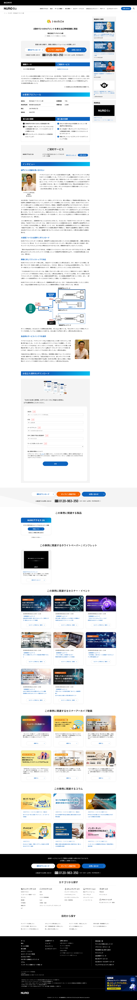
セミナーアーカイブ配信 (28, 954)
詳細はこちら (36, 529)
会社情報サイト (99, 956)
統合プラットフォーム (88, 892)
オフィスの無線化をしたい (76, 926)
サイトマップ (99, 953)
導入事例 (67, 8)
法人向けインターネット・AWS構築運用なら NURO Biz (59, 997)
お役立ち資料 (63, 950)
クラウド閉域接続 (44, 897)
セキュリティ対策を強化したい (53, 923)
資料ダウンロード (34, 50)
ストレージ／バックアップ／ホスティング (50, 905)
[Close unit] (136, 976)
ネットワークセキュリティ (71, 892)
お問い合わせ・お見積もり (66, 943)
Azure (41, 894)
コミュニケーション (88, 897)
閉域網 (22, 900)
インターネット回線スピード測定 (30, 965)
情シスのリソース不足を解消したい (30, 929)
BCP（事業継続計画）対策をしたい (54, 926)
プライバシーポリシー (101, 947)
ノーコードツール (87, 900)
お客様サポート (49, 941)
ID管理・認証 (43, 903)
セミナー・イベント (78, 8)
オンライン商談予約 (55, 50)
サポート (102, 8)
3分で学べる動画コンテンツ (29, 959)
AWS (41, 892)
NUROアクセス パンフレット (30, 572)
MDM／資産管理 (69, 900)
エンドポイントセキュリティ (72, 897)
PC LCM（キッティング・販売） (107, 902)
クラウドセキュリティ (70, 894)
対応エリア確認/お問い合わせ (36, 532)
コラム (23, 962)
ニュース (47, 943)
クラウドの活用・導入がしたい (29, 926)
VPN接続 (23, 903)
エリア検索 (71, 953)
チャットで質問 (64, 948)
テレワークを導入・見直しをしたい (78, 923)
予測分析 (101, 892)
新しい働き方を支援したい (52, 929)
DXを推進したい (73, 929)
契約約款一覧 (99, 941)
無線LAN (23, 905)
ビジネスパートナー (112, 8)
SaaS (41, 900)
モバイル (23, 897)
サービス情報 (58, 8)
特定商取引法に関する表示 (103, 950)
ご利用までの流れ (35, 537)
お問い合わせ (76, 50)
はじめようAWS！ (26, 957)
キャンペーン (49, 946)
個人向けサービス (100, 959)
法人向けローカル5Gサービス (103, 962)
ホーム (5, 13)
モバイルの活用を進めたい (100, 926)
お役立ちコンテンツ (91, 8)
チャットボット (103, 894)
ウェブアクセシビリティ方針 (103, 965)
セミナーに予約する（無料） (36, 625)
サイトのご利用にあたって (103, 944)
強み (51, 8)
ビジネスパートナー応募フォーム (68, 955)
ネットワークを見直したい (27, 923)
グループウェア (87, 894)
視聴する (36, 743)
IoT (22, 908)
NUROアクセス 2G (62, 69)
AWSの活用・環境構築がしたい (101, 923)
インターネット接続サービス (28, 894)
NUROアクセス (44, 8)
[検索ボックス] (133, 8)
